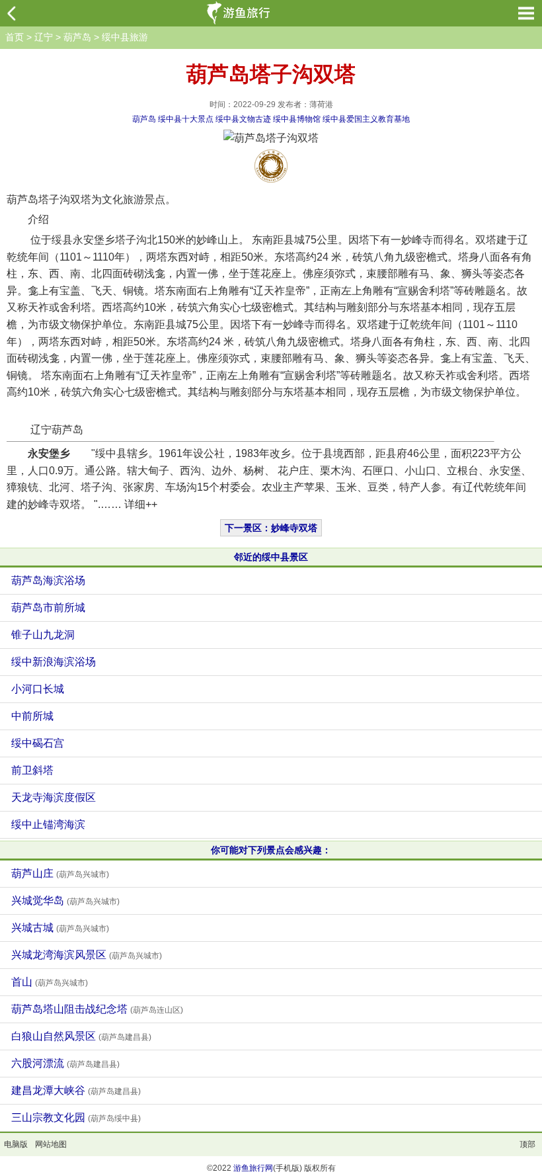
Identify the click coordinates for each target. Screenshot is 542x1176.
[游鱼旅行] (240, 13)
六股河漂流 (65, 1063)
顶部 (527, 1144)
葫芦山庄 (60, 873)
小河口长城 (37, 688)
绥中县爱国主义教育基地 (366, 119)
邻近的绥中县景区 (271, 557)
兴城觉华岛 (65, 900)
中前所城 (32, 716)
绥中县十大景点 (185, 119)
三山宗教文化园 (76, 1117)
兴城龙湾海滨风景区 (86, 954)
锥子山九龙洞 (43, 634)
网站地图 (51, 1144)
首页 (14, 37)
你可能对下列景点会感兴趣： (271, 850)
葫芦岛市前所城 (48, 607)
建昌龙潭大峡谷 (76, 1090)
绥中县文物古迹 (243, 119)
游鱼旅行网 (253, 1168)
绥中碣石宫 (37, 743)
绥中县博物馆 (297, 119)
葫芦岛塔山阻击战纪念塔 (97, 1009)
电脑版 (16, 1144)
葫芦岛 (77, 37)
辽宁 (43, 37)
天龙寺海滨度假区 (53, 797)
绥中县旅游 (125, 37)
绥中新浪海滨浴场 (53, 661)
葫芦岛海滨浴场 (48, 580)
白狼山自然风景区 (81, 1036)
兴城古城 (60, 927)
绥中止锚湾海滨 (48, 824)
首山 (49, 981)
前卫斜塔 (32, 770)
